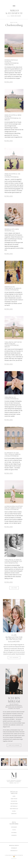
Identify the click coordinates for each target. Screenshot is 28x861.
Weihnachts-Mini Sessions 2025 (12, 230)
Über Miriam (14, 798)
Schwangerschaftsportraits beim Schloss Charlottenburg (14, 507)
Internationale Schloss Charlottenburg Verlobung (12, 62)
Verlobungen (14, 803)
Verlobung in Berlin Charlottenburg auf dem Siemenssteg (13, 561)
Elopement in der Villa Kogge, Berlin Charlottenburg (12, 454)
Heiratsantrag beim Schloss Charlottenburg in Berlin (13, 117)
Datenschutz (14, 850)
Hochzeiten (14, 801)
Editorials (14, 806)
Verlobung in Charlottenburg (12, 398)
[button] (14, 587)
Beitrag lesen (9, 140)
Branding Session (14, 845)
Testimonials (14, 808)
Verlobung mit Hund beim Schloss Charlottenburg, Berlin (13, 344)
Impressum (14, 848)
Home (14, 796)
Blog (14, 811)
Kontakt (14, 813)
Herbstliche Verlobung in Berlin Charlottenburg (13, 288)
